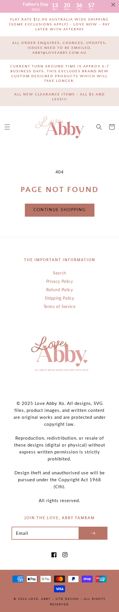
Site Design (67, 598)
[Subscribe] (93, 533)
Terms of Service (60, 306)
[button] (7, 127)
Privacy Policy (59, 281)
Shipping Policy (59, 298)
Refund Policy (59, 289)
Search (59, 272)
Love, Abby (40, 598)
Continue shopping (60, 209)
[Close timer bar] (113, 4)
